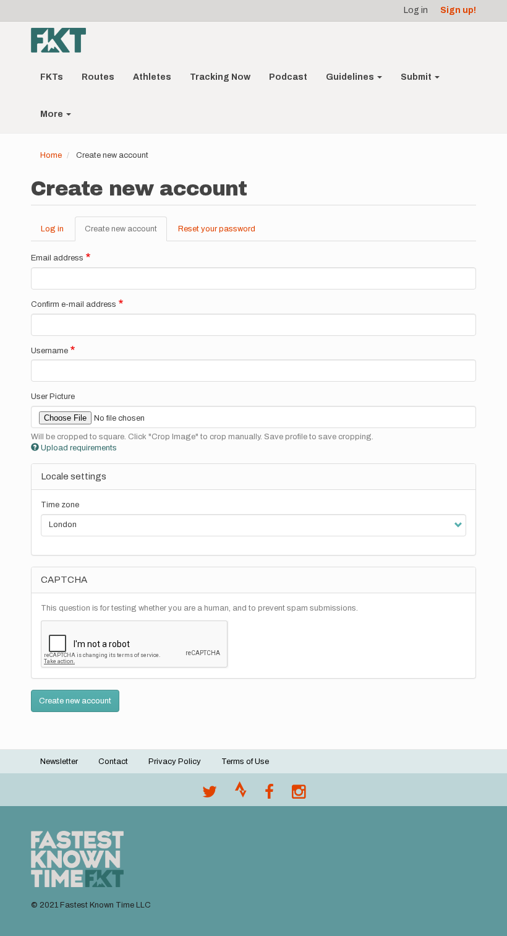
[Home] (63, 40)
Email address (57, 258)
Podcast (288, 77)
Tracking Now (220, 77)
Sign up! (458, 10)
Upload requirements (79, 448)
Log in (416, 10)
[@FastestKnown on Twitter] (209, 795)
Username (49, 350)
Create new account (126, 233)
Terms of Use (245, 761)
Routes (98, 77)
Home (51, 155)
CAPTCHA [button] (64, 580)
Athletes (152, 77)
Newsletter (59, 761)
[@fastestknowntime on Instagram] (298, 795)
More (52, 114)
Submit (417, 77)
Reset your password (216, 229)
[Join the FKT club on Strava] (241, 795)
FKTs (51, 77)
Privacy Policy (174, 761)
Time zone (60, 504)
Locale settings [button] (73, 476)
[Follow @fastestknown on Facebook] (269, 795)
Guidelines (351, 77)
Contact (113, 761)
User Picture (53, 396)
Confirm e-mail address (73, 304)
